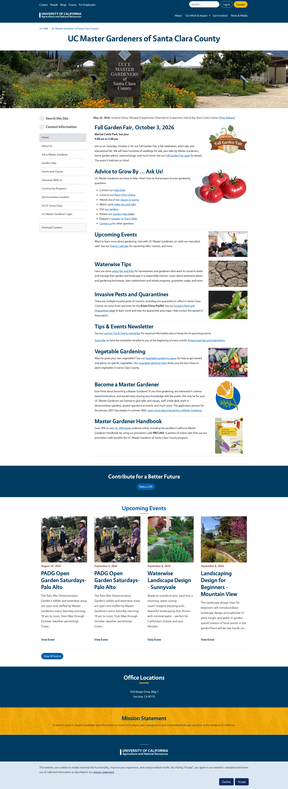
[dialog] (144, 775)
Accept (242, 782)
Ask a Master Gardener (55, 154)
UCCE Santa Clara (52, 205)
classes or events (129, 199)
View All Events (52, 656)
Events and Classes (52, 171)
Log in (226, 4)
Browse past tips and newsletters (206, 340)
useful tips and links (123, 271)
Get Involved (220, 15)
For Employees (87, 4)
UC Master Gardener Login (57, 214)
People (54, 4)
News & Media (239, 15)
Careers (43, 4)
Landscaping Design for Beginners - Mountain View (219, 583)
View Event (48, 639)
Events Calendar (119, 246)
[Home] (60, 16)
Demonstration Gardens (55, 197)
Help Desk (119, 190)
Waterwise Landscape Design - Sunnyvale (169, 580)
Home (45, 137)
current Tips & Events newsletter (122, 333)
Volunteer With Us (52, 180)
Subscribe (100, 340)
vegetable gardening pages (161, 358)
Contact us (105, 223)
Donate (240, 4)
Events (72, 4)
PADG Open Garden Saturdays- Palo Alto (63, 580)
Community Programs (54, 188)
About (178, 15)
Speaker (115, 218)
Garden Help (49, 163)
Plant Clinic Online (124, 195)
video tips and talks (125, 204)
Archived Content (52, 227)
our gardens (111, 209)
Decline (226, 782)
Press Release (227, 117)
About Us (47, 146)
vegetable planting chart (152, 363)
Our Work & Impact (196, 15)
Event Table (130, 218)
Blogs (63, 4)
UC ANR (43, 28)
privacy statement (103, 772)
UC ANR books (123, 428)
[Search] (217, 4)
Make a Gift (146, 486)
